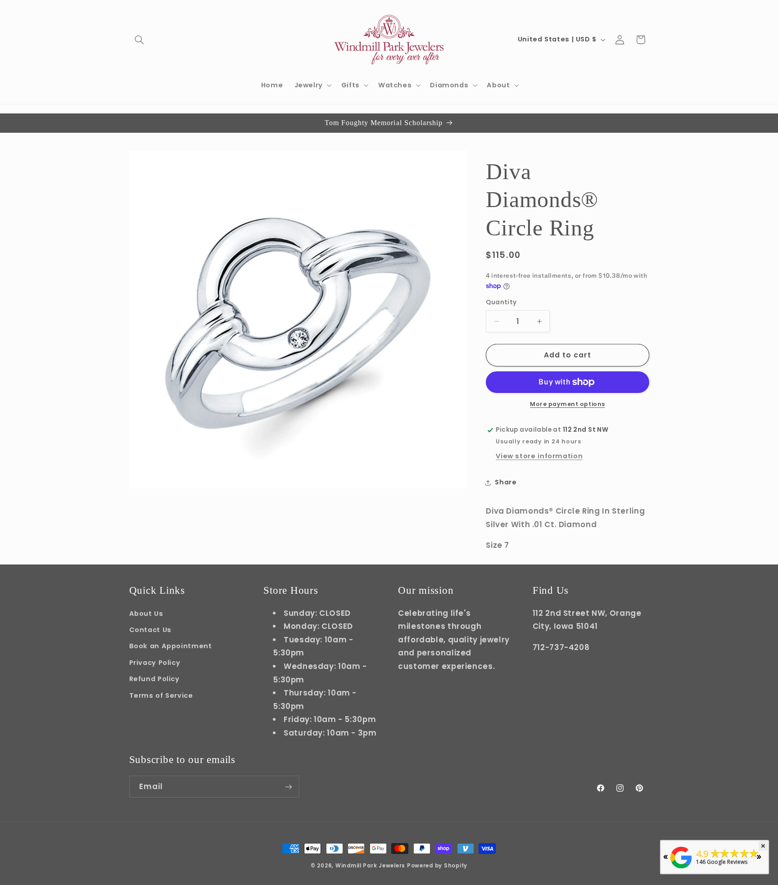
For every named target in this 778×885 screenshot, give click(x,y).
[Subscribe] (288, 787)
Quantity (501, 302)
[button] (139, 39)
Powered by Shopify (437, 865)
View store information (539, 456)
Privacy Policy (155, 662)
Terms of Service (161, 695)
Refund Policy (154, 678)
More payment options (567, 404)
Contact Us (150, 629)
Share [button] (505, 482)
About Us (146, 613)
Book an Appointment (170, 645)
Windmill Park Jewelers (370, 865)
